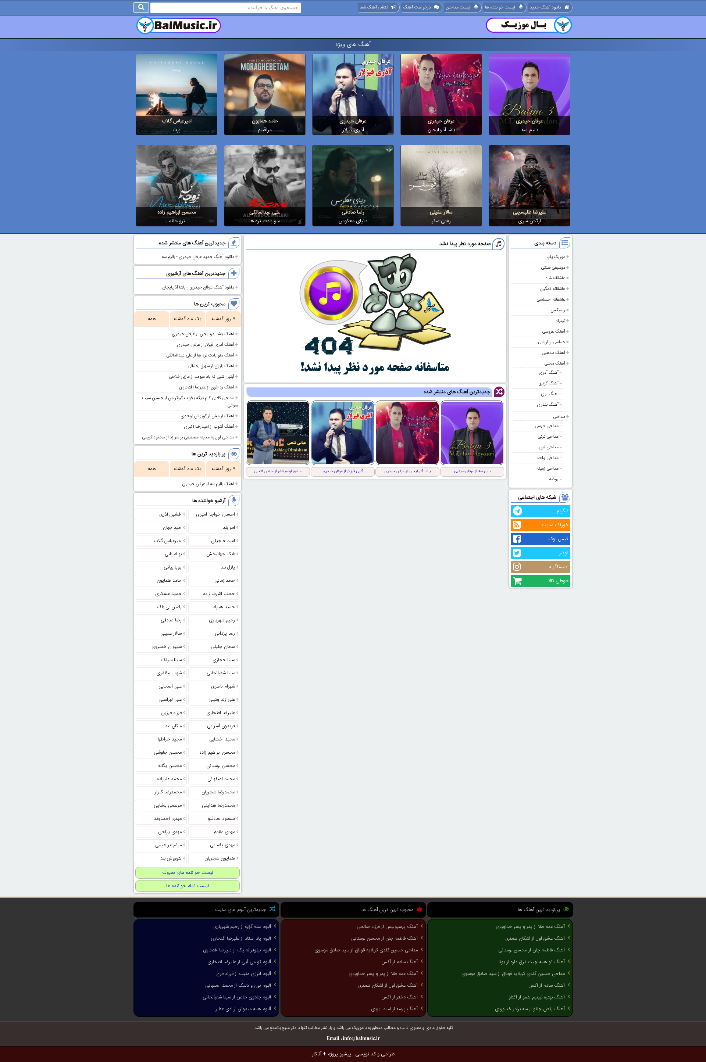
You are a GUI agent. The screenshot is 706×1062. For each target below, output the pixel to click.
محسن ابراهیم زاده (176, 212)
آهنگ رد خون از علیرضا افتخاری (206, 387)
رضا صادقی (353, 212)
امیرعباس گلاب (177, 121)
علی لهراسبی (170, 700)
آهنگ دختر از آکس (399, 997)
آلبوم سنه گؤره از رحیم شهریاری (242, 927)
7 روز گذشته (223, 319)
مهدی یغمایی (222, 845)
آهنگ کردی (548, 383)
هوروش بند (171, 858)
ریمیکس (557, 310)
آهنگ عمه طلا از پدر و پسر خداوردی (530, 927)
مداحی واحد (547, 458)
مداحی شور (549, 447)
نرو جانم (176, 221)
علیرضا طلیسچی (529, 212)
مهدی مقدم (224, 832)
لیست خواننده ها (500, 7)
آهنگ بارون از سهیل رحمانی (211, 366)
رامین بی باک (169, 607)
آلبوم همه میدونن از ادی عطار (243, 1009)
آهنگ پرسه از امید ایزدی (394, 1009)
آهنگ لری (550, 394)
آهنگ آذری (549, 372)
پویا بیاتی (173, 567)
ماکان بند (173, 726)
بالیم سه (529, 130)
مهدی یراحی (170, 832)
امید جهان (172, 528)
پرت (176, 130)
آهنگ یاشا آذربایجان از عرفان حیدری (203, 334)
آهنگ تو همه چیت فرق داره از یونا (532, 962)
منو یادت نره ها (264, 221)
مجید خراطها (170, 739)
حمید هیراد (224, 607)
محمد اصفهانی (221, 779)
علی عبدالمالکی (264, 212)
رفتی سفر (441, 221)
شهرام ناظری (223, 686)
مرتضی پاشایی (168, 805)
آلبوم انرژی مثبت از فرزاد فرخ (243, 974)
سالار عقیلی (441, 212)
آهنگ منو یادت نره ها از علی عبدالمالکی (200, 355)
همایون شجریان (219, 858)
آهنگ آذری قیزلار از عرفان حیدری (205, 344)
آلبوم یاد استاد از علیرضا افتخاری (241, 938)
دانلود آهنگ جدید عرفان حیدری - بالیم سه (198, 257)
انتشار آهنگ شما (374, 7)
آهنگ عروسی (553, 331)
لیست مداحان (458, 7)
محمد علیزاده (169, 779)
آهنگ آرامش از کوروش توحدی (207, 416)
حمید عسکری (168, 594)
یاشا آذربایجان (441, 130)
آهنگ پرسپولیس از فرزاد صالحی (387, 927)
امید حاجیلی (223, 541)
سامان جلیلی (223, 647)
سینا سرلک (171, 660)
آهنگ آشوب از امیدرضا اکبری (209, 426)
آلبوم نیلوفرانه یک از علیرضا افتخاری (237, 950)
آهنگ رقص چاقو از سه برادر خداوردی (530, 1009)
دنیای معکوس (353, 221)
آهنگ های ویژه (353, 45)
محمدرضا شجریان (218, 792)
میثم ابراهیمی (168, 845)
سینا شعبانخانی (221, 673)
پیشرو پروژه (339, 1054)
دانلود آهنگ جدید (545, 7)
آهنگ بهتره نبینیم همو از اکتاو (537, 997)
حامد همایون (265, 121)
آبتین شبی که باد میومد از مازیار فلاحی (201, 376)
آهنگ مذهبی (553, 352)
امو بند (229, 528)
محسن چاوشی (168, 753)
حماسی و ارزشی (551, 342)
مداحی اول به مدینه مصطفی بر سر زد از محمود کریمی (188, 437)
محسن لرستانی (220, 766)
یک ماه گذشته (188, 319)
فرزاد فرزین (171, 713)
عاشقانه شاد (555, 278)
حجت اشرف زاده (219, 594)
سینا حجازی (224, 660)
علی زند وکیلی (221, 700)
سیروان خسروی (166, 647)
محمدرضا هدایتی (218, 805)
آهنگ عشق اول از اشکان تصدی (535, 938)
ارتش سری (529, 221)
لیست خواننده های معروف (187, 873)
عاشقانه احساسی (550, 299)
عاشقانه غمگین (552, 289)
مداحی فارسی (547, 426)
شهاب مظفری (169, 673)
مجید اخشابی (222, 739)
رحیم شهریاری (222, 620)
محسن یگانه (170, 766)
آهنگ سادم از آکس (546, 986)
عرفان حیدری (529, 121)
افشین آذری (170, 514)
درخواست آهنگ (417, 7)
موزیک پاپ (555, 257)
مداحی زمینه (547, 468)
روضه (554, 479)
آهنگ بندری (548, 404)
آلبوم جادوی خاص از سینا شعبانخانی (237, 997)
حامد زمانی (224, 581)
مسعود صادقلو (221, 819)
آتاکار (316, 1054)
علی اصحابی (170, 686)
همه (152, 319)
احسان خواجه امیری (215, 514)
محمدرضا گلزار (168, 792)
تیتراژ (560, 320)
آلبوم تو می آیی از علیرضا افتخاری (239, 962)
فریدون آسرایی (221, 726)
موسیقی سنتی (553, 267)
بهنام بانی (173, 554)
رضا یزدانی (225, 633)
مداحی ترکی (548, 436)
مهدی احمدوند (168, 819)
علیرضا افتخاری (220, 713)
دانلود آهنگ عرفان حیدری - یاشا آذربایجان (198, 287)
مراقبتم (265, 130)
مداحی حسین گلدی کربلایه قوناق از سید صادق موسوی (513, 974)
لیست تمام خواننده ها (187, 886)
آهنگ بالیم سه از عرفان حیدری (208, 484)
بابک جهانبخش (220, 554)
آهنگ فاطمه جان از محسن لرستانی (531, 950)
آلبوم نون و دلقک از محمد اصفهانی (238, 986)
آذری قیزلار (353, 130)
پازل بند (228, 567)
